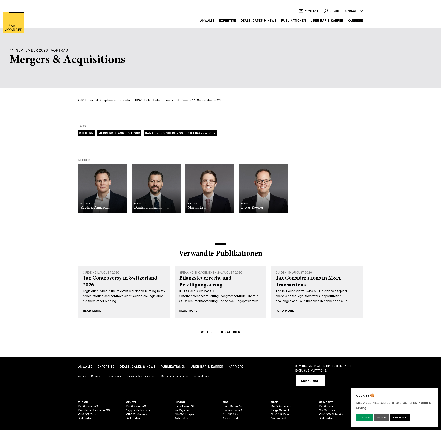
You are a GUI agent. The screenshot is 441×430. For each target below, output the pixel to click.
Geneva (131, 402)
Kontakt (312, 11)
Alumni (82, 376)
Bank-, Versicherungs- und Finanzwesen (180, 133)
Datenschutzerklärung (175, 376)
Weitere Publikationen (220, 332)
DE (347, 6)
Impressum (115, 376)
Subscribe (310, 381)
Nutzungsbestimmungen (141, 376)
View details (400, 417)
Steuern (86, 133)
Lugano (180, 402)
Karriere (355, 20)
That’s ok (364, 417)
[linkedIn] (332, 380)
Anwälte (207, 20)
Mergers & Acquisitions (119, 133)
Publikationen (293, 20)
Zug (225, 402)
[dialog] (394, 407)
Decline (381, 417)
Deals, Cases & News (258, 20)
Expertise (227, 20)
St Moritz (326, 402)
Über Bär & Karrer (327, 20)
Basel (275, 402)
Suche (334, 11)
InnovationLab (202, 376)
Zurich (83, 402)
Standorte (97, 376)
